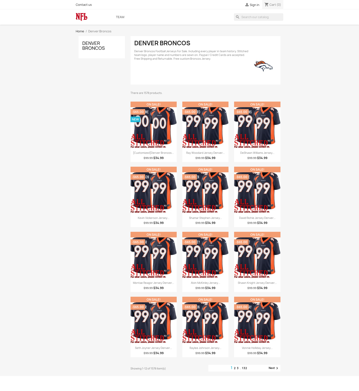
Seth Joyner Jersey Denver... (153, 348)
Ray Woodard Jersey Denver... (205, 153)
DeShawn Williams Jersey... (257, 153)
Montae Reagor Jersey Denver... (153, 283)
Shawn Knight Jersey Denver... (257, 283)
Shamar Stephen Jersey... (205, 218)
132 (244, 368)
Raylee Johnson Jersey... (205, 348)
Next (274, 368)
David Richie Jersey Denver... (257, 218)
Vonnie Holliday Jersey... (257, 348)
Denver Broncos (93, 45)
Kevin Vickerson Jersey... (153, 218)
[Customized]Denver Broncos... (153, 153)
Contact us (84, 5)
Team (120, 17)
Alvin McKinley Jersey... (205, 283)
